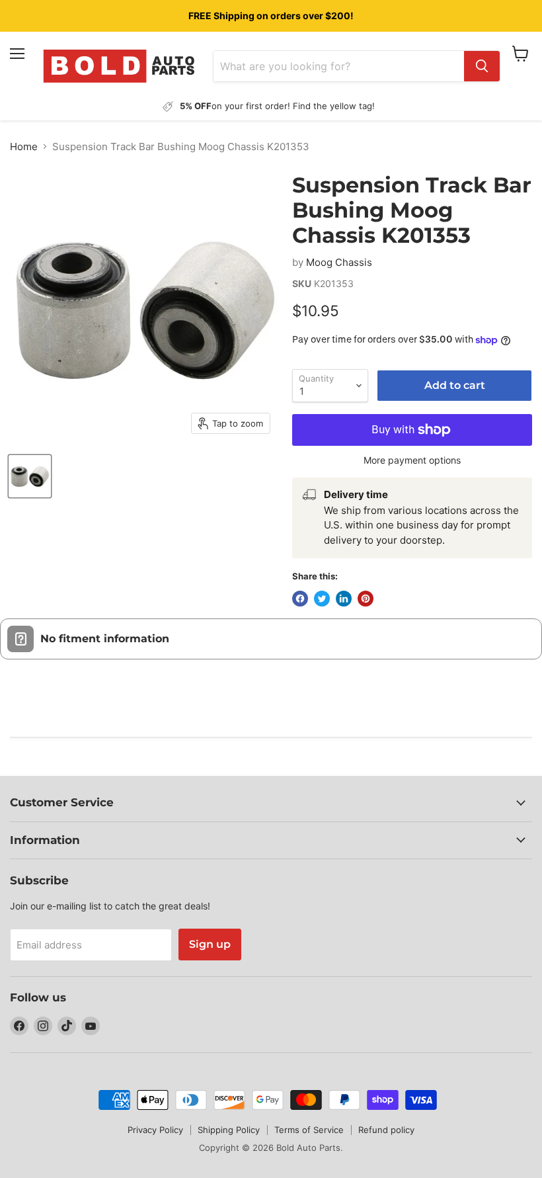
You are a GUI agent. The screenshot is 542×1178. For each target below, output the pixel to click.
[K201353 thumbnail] (30, 476)
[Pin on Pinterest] (365, 599)
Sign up (210, 944)
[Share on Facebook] (300, 599)
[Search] (482, 66)
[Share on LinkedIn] (344, 599)
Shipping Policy (229, 1129)
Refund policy (386, 1129)
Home (24, 146)
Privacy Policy (155, 1129)
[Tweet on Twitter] (322, 599)
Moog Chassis (339, 262)
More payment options (412, 460)
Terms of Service (309, 1129)
